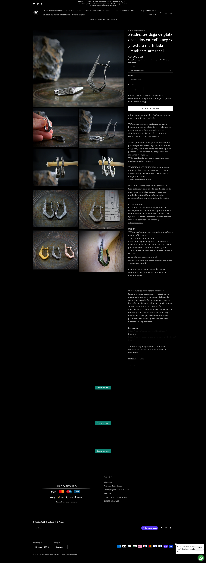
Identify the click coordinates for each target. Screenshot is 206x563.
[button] (69, 10)
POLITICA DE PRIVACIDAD (115, 497)
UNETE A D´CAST (111, 501)
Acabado (131, 66)
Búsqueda (108, 482)
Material (131, 75)
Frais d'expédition (148, 60)
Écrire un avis (103, 388)
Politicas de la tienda (113, 486)
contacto (107, 494)
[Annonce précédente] (75, 4)
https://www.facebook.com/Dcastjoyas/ (147, 331)
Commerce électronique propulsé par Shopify (60, 554)
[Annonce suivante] (130, 4)
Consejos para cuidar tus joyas (117, 490)
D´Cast (41, 554)
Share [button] (132, 365)
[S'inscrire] (69, 527)
